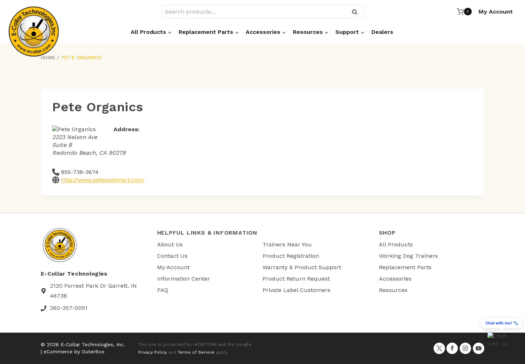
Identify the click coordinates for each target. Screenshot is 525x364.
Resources (393, 290)
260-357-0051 (69, 307)
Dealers (382, 32)
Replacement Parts (405, 267)
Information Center (183, 278)
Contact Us (172, 255)
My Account (496, 11)
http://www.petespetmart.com (102, 179)
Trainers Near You (287, 244)
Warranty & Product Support (301, 267)
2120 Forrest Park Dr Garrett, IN (93, 285)
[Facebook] (452, 348)
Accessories (395, 278)
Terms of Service (196, 352)
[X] (439, 348)
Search (357, 12)
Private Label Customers (296, 290)
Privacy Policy (152, 352)
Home (48, 57)
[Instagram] (465, 348)
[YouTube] (478, 348)
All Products (396, 244)
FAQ (162, 290)
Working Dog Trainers (408, 255)
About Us (170, 244)
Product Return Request (296, 278)
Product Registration (290, 255)
